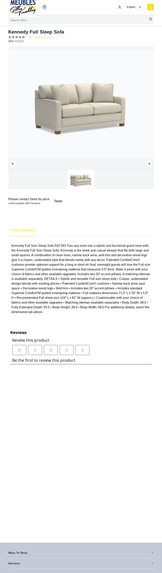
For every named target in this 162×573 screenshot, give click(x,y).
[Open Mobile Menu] (150, 7)
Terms (58, 200)
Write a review (43, 37)
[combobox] (134, 7)
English (131, 7)
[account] (120, 7)
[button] (13, 164)
